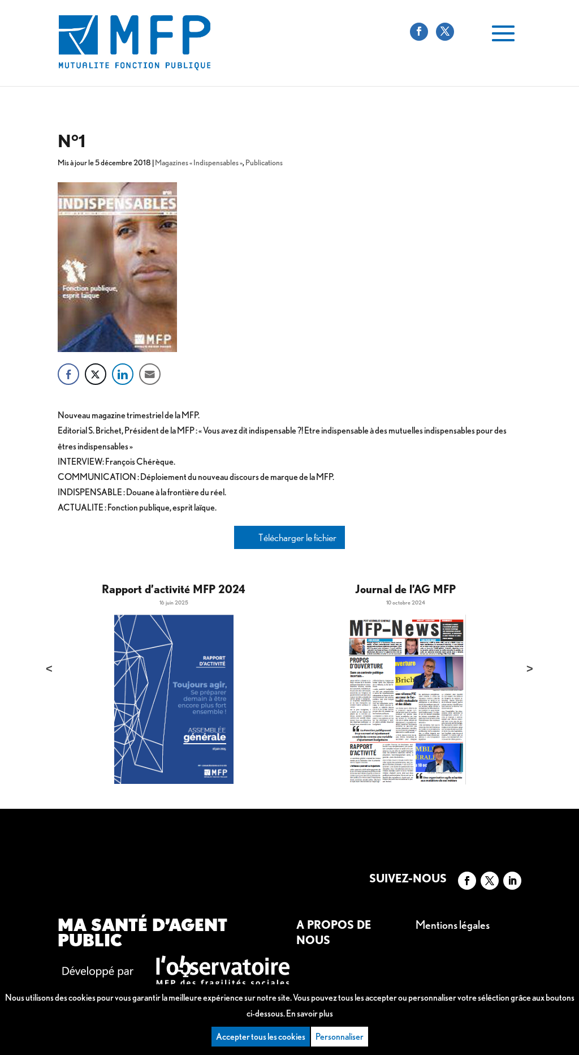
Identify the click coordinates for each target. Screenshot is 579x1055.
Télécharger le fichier (296, 537)
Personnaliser (340, 1036)
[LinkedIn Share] (122, 374)
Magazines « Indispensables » (199, 162)
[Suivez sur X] (490, 881)
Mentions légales (453, 925)
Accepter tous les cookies (260, 1036)
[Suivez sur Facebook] (467, 881)
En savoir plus (309, 1013)
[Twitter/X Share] (95, 374)
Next (529, 668)
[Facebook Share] (68, 374)
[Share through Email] (150, 374)
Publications (264, 162)
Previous (49, 668)
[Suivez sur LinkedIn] (512, 881)
